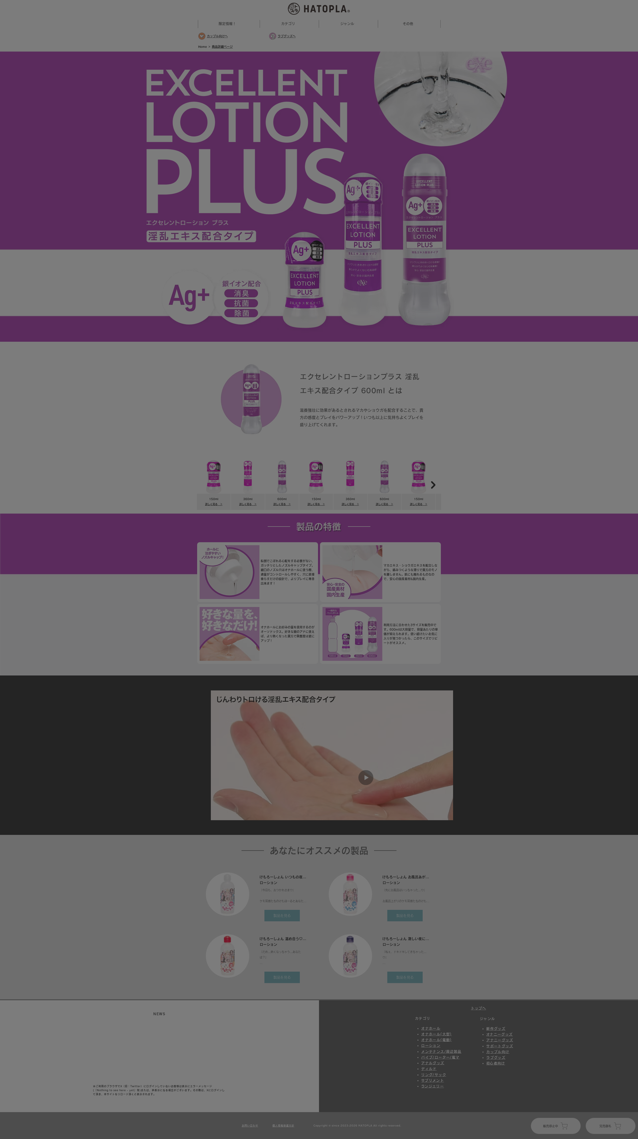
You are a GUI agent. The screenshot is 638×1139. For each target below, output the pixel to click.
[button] (359, 517)
